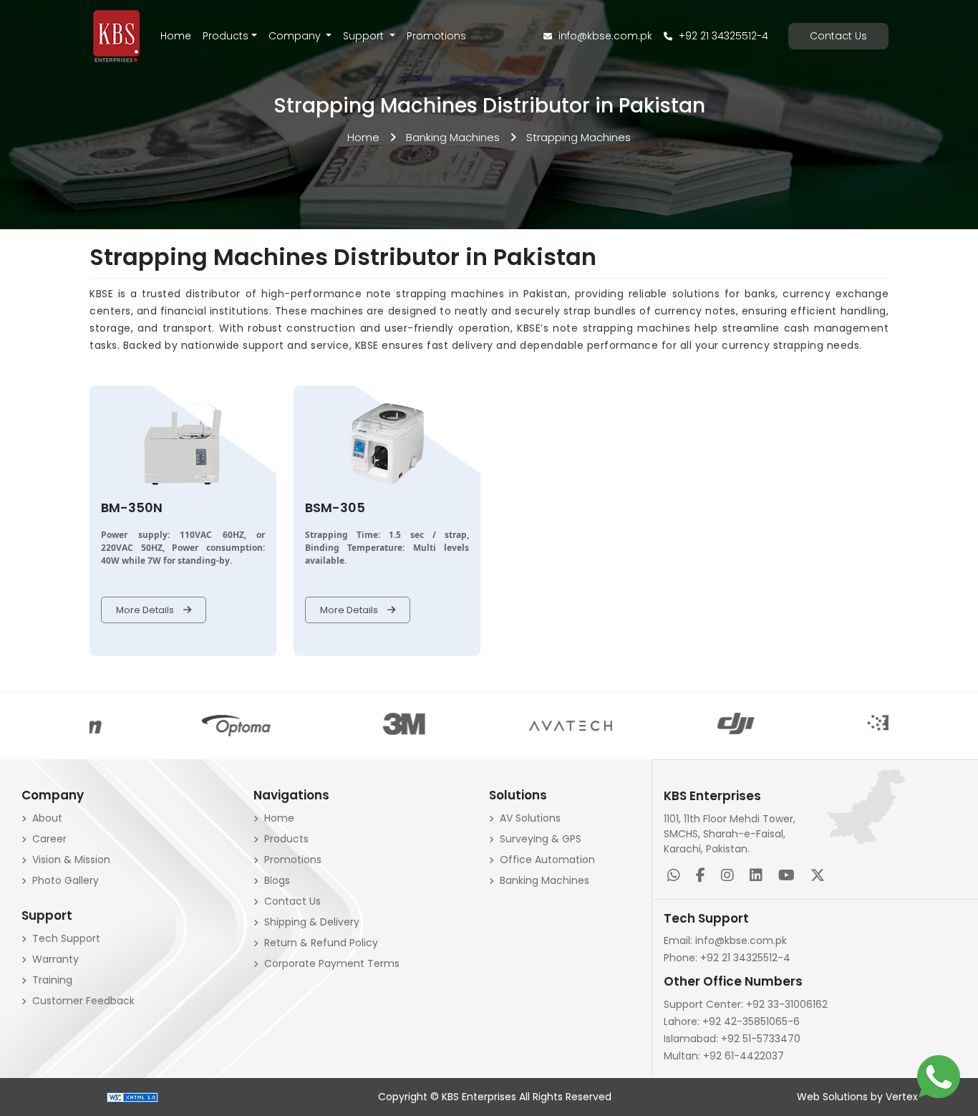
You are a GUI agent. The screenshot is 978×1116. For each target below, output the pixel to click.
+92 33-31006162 (746, 1004)
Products (225, 36)
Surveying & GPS (540, 839)
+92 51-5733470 (732, 1038)
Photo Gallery (65, 880)
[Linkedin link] (759, 877)
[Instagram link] (730, 877)
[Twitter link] (820, 877)
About (47, 818)
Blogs (277, 880)
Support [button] (365, 36)
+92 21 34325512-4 (722, 36)
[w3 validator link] (132, 1096)
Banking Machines (453, 137)
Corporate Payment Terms (332, 963)
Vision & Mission (71, 859)
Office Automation (547, 859)
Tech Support (66, 938)
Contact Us (838, 36)
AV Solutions (530, 818)
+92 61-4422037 (724, 1056)
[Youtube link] (789, 877)
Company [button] (296, 36)
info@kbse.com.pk (604, 36)
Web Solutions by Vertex (857, 1096)
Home (175, 36)
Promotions (436, 36)
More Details (146, 610)
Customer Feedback (83, 1001)
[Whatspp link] (676, 877)
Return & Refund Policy (321, 942)
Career (49, 839)
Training (52, 980)
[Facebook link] (703, 877)
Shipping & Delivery (311, 922)
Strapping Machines (578, 137)
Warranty (55, 959)
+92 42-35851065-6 (732, 1021)
